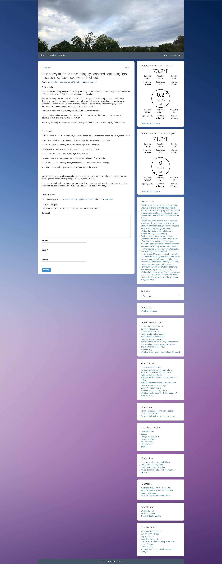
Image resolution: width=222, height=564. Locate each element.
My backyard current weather (153, 336)
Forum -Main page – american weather (157, 411)
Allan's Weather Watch (52, 55)
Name (45, 240)
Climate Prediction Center (151, 367)
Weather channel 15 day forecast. (155, 390)
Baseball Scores (147, 431)
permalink (109, 199)
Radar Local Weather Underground (155, 495)
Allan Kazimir (90, 82)
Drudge (144, 434)
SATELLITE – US (147, 511)
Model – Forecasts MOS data (153, 467)
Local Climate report (149, 539)
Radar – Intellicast (148, 493)
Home (164, 55)
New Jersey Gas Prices (150, 436)
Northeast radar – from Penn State (155, 488)
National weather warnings (152, 339)
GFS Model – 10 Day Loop (152, 464)
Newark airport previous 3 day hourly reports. (160, 341)
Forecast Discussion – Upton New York (157, 372)
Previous (47, 67)
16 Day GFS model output (152, 531)
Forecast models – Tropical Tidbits (155, 462)
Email (45, 250)
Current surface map (149, 329)
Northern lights (147, 441)
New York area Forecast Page (153, 385)
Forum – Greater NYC (150, 413)
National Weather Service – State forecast (158, 383)
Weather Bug (146, 349)
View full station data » (150, 123)
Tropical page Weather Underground (156, 549)
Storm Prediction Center (151, 388)
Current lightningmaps (150, 534)
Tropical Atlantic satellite (151, 516)
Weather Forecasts (70, 199)
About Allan (175, 55)
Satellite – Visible (148, 513)
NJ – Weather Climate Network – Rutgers (158, 344)
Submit (46, 270)
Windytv (144, 552)
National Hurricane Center (152, 375)
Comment (46, 213)
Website (45, 259)
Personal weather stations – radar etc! (157, 490)
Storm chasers (147, 546)
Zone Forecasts (147, 395)
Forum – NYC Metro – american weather (158, 416)
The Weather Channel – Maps (153, 347)
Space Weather (147, 444)
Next (127, 67)
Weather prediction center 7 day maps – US (159, 393)
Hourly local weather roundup (153, 334)
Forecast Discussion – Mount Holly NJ (156, 370)
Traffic (143, 447)
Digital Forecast (147, 536)
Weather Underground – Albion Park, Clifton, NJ (160, 352)
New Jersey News (148, 439)
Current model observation (152, 326)
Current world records (150, 331)
